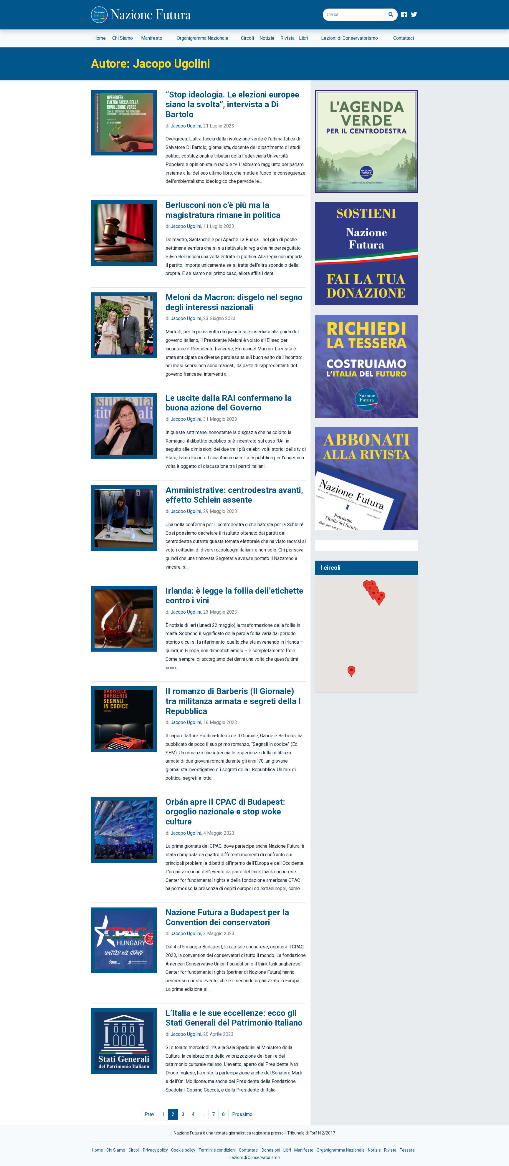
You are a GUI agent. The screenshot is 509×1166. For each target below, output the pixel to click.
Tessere (407, 1150)
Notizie (267, 38)
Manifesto (151, 38)
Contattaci (403, 38)
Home (99, 38)
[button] (351, 671)
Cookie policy (183, 1150)
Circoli (247, 38)
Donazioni (271, 1150)
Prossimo (242, 1114)
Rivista (287, 38)
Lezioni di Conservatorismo (349, 38)
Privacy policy (155, 1150)
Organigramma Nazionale (202, 38)
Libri (303, 38)
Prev (149, 1114)
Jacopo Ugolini (186, 126)
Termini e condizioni (217, 1150)
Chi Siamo (122, 38)
